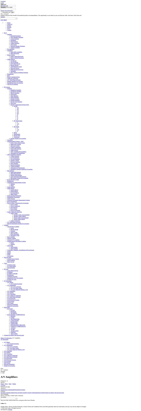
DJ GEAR (10, 309)
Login (2, 3)
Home (8, 22)
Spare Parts (7, 307)
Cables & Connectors (12, 78)
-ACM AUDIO (14, 331)
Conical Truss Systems (13, 259)
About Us (9, 24)
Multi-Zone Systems (15, 144)
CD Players (13, 61)
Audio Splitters (11, 187)
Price (6, 384)
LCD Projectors (11, 298)
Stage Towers (10, 262)
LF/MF (15, 106)
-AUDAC (13, 328)
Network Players (14, 68)
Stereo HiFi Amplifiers (16, 52)
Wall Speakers (14, 41)
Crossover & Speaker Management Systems (18, 200)
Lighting (6, 225)
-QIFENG (13, 332)
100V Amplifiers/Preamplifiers (18, 151)
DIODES (12, 316)
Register (3, 17)
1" (17, 122)
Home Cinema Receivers (16, 56)
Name (2, 384)
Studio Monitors (14, 97)
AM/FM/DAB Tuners (16, 66)
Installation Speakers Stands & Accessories (21, 169)
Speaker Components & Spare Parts (19, 104)
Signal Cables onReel (19, 219)
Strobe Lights (13, 232)
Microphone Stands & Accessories (19, 178)
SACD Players (14, 62)
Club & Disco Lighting (13, 226)
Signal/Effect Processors (13, 197)
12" (18, 112)
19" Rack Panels (11, 266)
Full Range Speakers (15, 91)
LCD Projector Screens (13, 300)
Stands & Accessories (12, 306)
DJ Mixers (10, 272)
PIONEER (13, 311)
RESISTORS (13, 322)
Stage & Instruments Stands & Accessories (18, 223)
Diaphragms (17, 134)
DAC (8, 75)
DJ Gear (6, 269)
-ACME (12, 329)
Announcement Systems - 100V (15, 141)
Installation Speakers (15, 90)
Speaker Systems (14, 99)
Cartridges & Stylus (12, 276)
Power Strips (13, 209)
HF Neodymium (18, 121)
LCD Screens (10, 301)
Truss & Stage (7, 257)
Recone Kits (17, 135)
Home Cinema (11, 55)
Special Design (11, 267)
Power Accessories (15, 210)
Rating (14, 384)
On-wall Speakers (15, 159)
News (8, 28)
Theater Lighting (11, 238)
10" (18, 113)
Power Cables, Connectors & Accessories (18, 203)
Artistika (10, 409)
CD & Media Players (12, 270)
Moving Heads (14, 229)
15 (1, 385)
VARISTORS (14, 323)
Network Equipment (12, 304)
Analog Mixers (14, 190)
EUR (2, 20)
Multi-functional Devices (16, 69)
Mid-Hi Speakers (14, 93)
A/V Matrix (10, 282)
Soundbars (13, 40)
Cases (5, 263)
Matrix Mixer (13, 194)
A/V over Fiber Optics (16, 288)
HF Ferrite (16, 126)
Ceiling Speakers (14, 43)
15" (18, 110)
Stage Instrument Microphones (18, 176)
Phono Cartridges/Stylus (13, 77)
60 (4, 385)
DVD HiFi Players (15, 63)
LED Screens (13, 247)
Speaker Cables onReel (20, 216)
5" (17, 118)
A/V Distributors (11, 285)
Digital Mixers (14, 191)
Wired (12, 185)
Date (10, 384)
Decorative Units (14, 235)
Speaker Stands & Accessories (15, 81)
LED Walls (10, 245)
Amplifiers (10, 50)
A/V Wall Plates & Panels (13, 80)
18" (18, 109)
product (3, 1)
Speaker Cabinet (14, 160)
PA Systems (7, 87)
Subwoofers (13, 44)
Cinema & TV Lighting (13, 239)
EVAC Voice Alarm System (17, 143)
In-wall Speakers (14, 157)
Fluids (8, 254)
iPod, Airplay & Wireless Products (19, 72)
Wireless (12, 184)
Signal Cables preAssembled (21, 217)
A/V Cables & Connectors (14, 295)
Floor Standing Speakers (16, 37)
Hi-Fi (5, 33)
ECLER (12, 310)
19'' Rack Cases (11, 264)
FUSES (12, 317)
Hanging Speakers (15, 165)
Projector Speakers (15, 162)
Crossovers (16, 137)
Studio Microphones (15, 172)
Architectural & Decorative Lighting (16, 241)
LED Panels (10, 303)
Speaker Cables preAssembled (21, 215)
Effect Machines (14, 234)
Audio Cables (14, 213)
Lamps (9, 251)
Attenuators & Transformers (17, 153)
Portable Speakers (15, 100)
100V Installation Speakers (14, 154)
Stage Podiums (11, 260)
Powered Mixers (14, 193)
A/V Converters (11, 294)
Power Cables (14, 204)
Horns (15, 132)
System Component (15, 147)
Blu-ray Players (14, 65)
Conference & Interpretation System (16, 182)
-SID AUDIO (14, 333)
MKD (5, 20)
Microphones (10, 170)
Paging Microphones (15, 148)
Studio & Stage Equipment (14, 195)
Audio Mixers (10, 188)
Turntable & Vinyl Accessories (15, 83)
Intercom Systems (15, 146)
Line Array (13, 103)
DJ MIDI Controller (12, 273)
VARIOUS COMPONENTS (18, 326)
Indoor (12, 242)
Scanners (12, 231)
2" (17, 125)
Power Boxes (13, 207)
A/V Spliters (10, 292)
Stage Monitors (14, 96)
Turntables (13, 71)
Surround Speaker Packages (17, 46)
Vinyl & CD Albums (12, 84)
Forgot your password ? (7, 10)
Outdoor (12, 244)
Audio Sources (11, 59)
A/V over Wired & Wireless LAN (19, 289)
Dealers (9, 25)
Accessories (10, 256)
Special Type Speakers (16, 101)
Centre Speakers (14, 38)
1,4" (18, 123)
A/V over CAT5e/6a (15, 286)
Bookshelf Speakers (15, 36)
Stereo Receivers (14, 53)
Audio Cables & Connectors (14, 212)
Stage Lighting (11, 237)
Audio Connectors (15, 220)
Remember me (6, 12)
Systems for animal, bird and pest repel (14, 335)
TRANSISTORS (14, 319)
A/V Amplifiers (11, 291)
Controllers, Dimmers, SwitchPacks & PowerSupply (20, 250)
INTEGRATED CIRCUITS (17, 325)
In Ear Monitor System (13, 179)
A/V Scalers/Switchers (16, 284)
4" (17, 119)
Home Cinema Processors (17, 58)
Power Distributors (12, 201)
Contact (9, 30)
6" (17, 116)
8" (17, 115)
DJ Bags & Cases (11, 279)
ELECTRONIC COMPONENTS (16, 314)
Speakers (9, 34)
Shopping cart (4, 5)
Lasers (12, 228)
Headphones (10, 74)
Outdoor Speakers (15, 47)
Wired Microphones (15, 173)
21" (18, 107)
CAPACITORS (14, 320)
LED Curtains (14, 248)
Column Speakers (15, 166)
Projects (9, 27)
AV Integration (8, 281)
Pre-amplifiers (10, 49)
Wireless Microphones (16, 175)
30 (3, 385)
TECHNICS (13, 313)
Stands (9, 253)
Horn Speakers (14, 163)
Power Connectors (15, 206)
